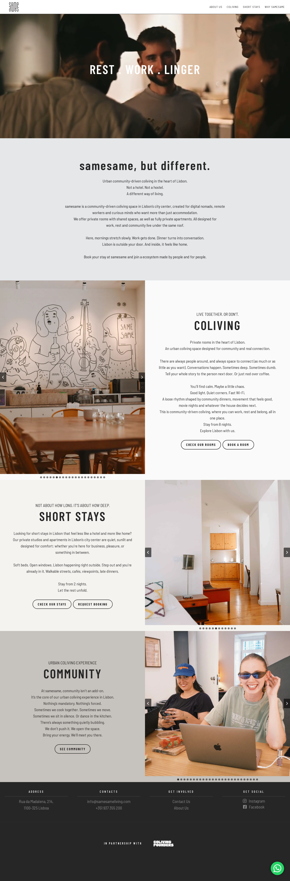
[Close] (169, 410)
